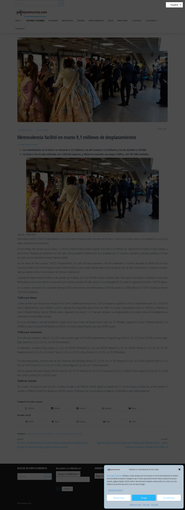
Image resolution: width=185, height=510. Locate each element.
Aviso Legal (146, 504)
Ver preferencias (169, 497)
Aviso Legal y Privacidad (114, 475)
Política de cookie (135, 504)
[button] (179, 469)
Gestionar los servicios (115, 490)
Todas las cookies (118, 497)
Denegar (144, 497)
